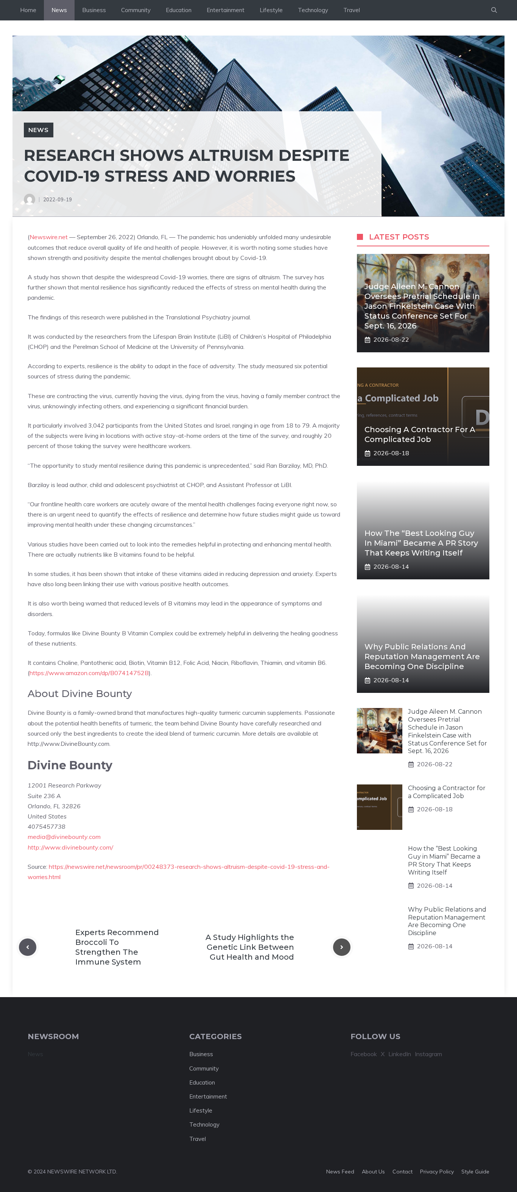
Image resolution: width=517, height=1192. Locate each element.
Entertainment (225, 10)
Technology (313, 10)
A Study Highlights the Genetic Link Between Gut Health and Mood (250, 947)
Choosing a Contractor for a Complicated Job (447, 792)
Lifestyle (271, 10)
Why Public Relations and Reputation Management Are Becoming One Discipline (422, 656)
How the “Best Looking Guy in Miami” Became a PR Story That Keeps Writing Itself (421, 543)
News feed (340, 1171)
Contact (402, 1171)
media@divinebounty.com (64, 836)
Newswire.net (49, 237)
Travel (351, 10)
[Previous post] (27, 947)
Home (28, 10)
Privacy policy (437, 1171)
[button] (494, 10)
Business (94, 10)
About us (373, 1171)
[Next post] (341, 947)
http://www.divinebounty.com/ (70, 847)
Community (136, 10)
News (59, 10)
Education (179, 10)
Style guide (475, 1171)
